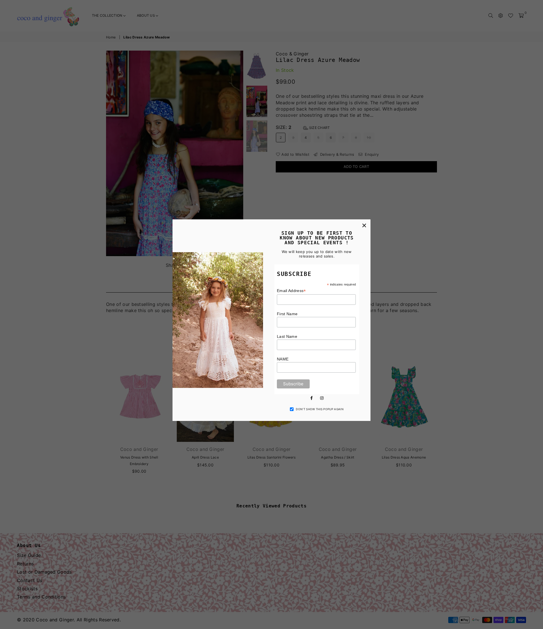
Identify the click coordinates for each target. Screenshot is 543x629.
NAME (282, 359)
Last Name (287, 336)
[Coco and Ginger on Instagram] (322, 397)
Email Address (291, 290)
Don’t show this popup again (320, 409)
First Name (287, 314)
